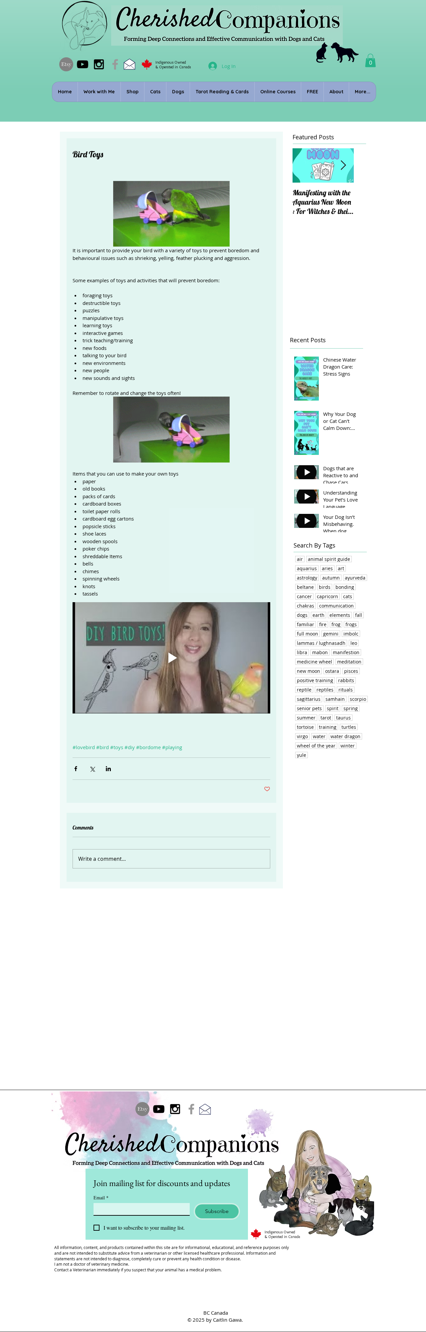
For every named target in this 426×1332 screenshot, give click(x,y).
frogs (351, 624)
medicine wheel (314, 662)
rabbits (346, 680)
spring (350, 708)
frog (335, 624)
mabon (320, 652)
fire (322, 624)
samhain (335, 699)
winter (347, 745)
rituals (345, 689)
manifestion (346, 652)
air (300, 559)
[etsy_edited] (66, 64)
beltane (305, 587)
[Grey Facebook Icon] (115, 64)
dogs (302, 615)
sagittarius (308, 699)
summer (306, 717)
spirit (332, 708)
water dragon (345, 736)
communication (336, 606)
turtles (348, 727)
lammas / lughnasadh (321, 643)
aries (327, 568)
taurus (343, 717)
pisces (351, 671)
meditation (349, 662)
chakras (305, 606)
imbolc (350, 634)
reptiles (325, 689)
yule (301, 755)
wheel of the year (316, 745)
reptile (304, 689)
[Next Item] (343, 165)
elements (339, 615)
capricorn (327, 596)
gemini (330, 634)
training (327, 727)
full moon (307, 634)
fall (358, 615)
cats (347, 596)
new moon (308, 671)
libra (302, 652)
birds (324, 587)
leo (353, 643)
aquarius (307, 568)
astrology (307, 578)
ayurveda (355, 578)
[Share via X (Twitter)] (92, 768)
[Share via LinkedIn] (108, 768)
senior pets (309, 708)
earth (318, 615)
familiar (305, 624)
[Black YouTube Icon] (83, 64)
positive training (315, 680)
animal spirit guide (329, 559)
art (341, 568)
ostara (332, 671)
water (319, 736)
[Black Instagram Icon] (99, 64)
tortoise (305, 727)
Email (101, 1197)
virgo (302, 736)
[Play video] (171, 657)
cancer (304, 596)
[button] (370, 60)
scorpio (358, 699)
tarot (325, 717)
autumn (331, 578)
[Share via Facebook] (76, 768)
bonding (344, 587)
